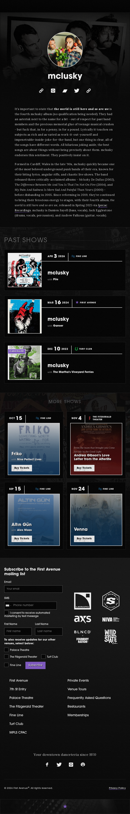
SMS (6, 598)
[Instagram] (53, 91)
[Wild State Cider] (110, 636)
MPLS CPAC (18, 732)
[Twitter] (77, 91)
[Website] (41, 91)
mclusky (58, 273)
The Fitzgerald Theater (23, 657)
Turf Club (52, 657)
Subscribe (35, 665)
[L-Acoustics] (82, 601)
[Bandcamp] (65, 91)
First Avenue (18, 680)
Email (7, 582)
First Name (10, 624)
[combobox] (8, 605)
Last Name (41, 624)
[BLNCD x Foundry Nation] (82, 636)
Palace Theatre (19, 650)
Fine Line (15, 665)
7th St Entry (17, 689)
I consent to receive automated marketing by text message (27, 615)
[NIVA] (110, 619)
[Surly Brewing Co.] (110, 601)
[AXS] (82, 619)
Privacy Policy (117, 788)
